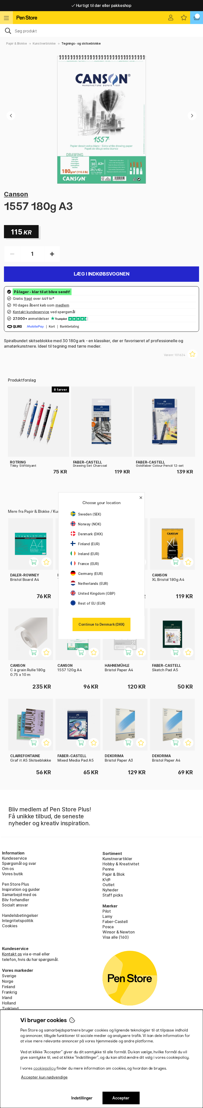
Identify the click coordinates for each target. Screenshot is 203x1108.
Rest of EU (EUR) (91, 603)
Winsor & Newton (118, 931)
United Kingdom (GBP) (96, 593)
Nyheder (110, 889)
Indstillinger (82, 1098)
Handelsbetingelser (20, 915)
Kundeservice (14, 858)
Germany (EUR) (90, 573)
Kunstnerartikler (117, 858)
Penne (108, 869)
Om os (8, 868)
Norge (7, 981)
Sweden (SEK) (89, 514)
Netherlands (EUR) (93, 583)
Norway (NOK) (89, 524)
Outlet (108, 884)
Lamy (107, 916)
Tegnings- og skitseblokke (81, 43)
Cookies (9, 925)
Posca (108, 926)
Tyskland (10, 1008)
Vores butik (12, 873)
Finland (8, 986)
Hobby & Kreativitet (120, 863)
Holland (9, 1003)
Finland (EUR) (89, 544)
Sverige (9, 975)
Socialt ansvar (15, 904)
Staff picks (112, 895)
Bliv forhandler (15, 899)
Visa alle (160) (115, 937)
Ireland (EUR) (88, 554)
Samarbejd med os (19, 894)
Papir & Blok (113, 874)
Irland (7, 997)
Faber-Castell (115, 921)
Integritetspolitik (17, 920)
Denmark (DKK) (90, 534)
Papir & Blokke (16, 43)
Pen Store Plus (15, 884)
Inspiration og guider (21, 889)
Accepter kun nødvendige (44, 1077)
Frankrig (9, 992)
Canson (16, 194)
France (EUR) (88, 564)
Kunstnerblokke (44, 43)
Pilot (106, 911)
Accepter (120, 1098)
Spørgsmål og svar (19, 863)
